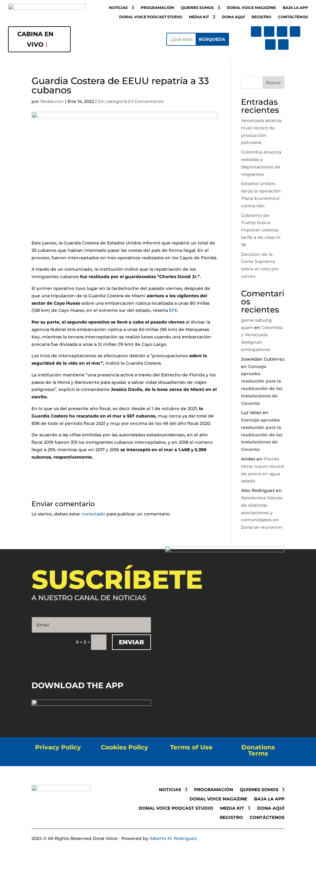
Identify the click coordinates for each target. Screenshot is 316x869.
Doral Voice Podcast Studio (150, 17)
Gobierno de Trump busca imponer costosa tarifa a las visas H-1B (261, 230)
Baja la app (295, 8)
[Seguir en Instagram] (282, 31)
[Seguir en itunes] (270, 44)
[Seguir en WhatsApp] (283, 44)
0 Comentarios (147, 101)
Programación (157, 8)
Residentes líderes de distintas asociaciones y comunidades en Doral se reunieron (261, 512)
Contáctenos (293, 17)
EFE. (173, 310)
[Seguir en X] (269, 31)
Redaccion (52, 101)
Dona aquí (233, 17)
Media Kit (199, 17)
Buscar (273, 82)
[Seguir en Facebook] (256, 31)
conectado (93, 514)
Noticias (118, 8)
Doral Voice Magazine (251, 8)
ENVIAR (131, 642)
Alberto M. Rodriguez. (174, 838)
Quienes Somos (197, 8)
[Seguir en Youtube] (295, 31)
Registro (261, 17)
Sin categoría (112, 101)
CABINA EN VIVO (35, 39)
